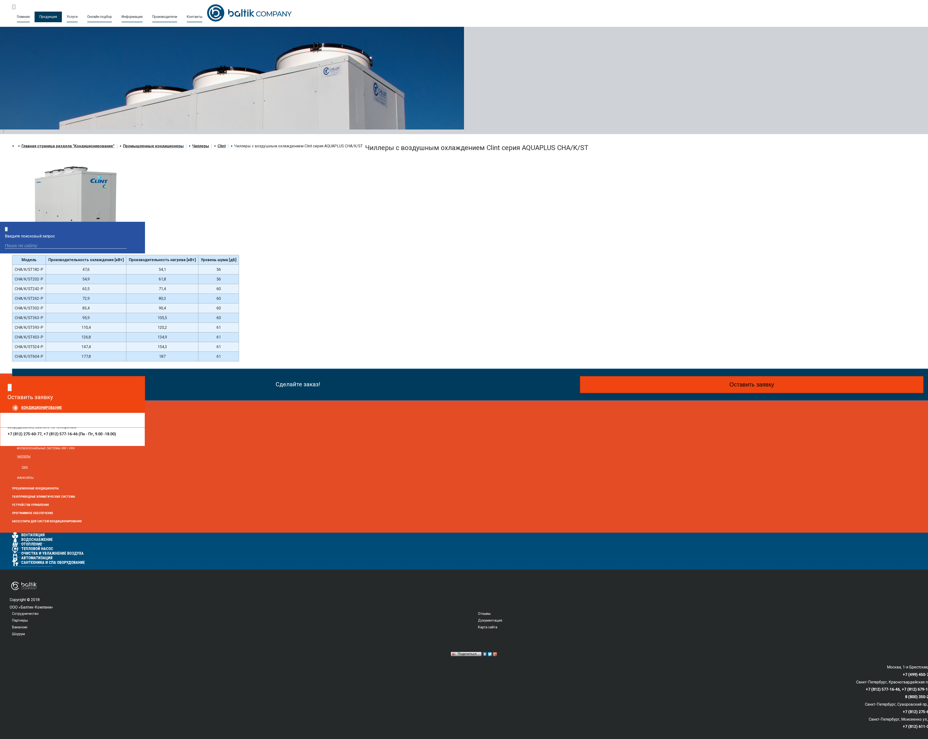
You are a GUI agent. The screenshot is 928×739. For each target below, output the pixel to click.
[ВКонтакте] (484, 654)
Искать (137, 246)
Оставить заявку (751, 384)
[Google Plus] (495, 654)
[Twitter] (490, 654)
